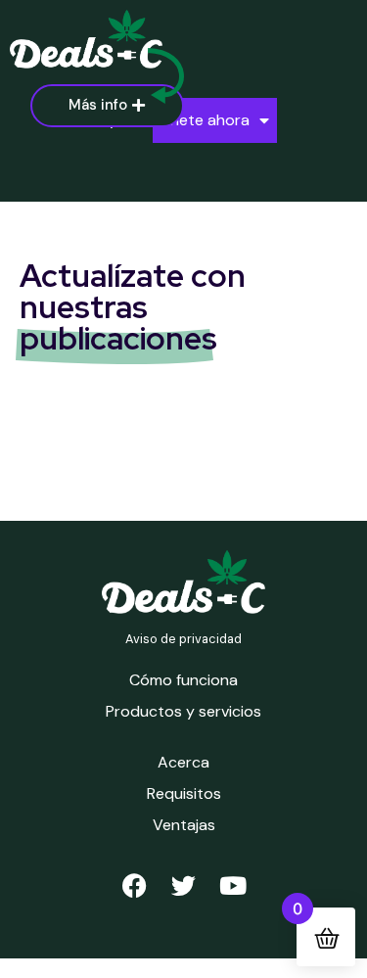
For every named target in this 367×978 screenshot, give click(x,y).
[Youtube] (232, 885)
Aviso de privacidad (183, 638)
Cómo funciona (183, 680)
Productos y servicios (183, 711)
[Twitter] (184, 885)
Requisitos (184, 793)
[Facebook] (135, 885)
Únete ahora (205, 120)
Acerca (183, 762)
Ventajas (184, 825)
